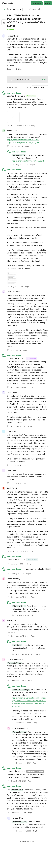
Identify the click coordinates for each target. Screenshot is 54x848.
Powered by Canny (27, 841)
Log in (47, 3)
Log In (43, 79)
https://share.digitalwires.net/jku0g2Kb (23, 142)
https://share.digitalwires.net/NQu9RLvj (23, 140)
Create (38, 3)
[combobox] (40, 87)
